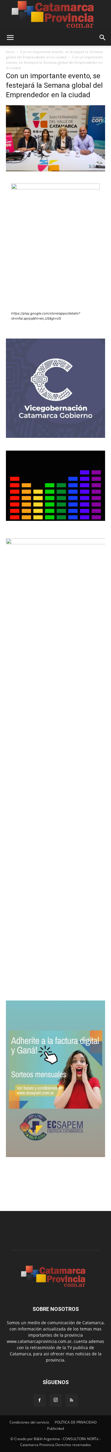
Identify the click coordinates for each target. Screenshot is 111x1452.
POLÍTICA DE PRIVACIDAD (76, 1422)
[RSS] (72, 1400)
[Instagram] (56, 1400)
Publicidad (55, 1428)
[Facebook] (40, 1400)
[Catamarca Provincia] (55, 15)
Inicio (10, 51)
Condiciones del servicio (29, 1422)
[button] (10, 38)
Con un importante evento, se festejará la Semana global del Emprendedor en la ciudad (54, 54)
